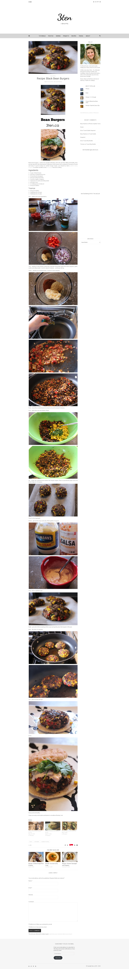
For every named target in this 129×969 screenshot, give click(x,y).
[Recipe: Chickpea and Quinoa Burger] (52, 826)
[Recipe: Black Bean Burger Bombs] (36, 826)
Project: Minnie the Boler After (92, 101)
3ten (64, 17)
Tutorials (42, 36)
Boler (87, 93)
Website (31, 894)
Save (72, 845)
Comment (31, 901)
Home (30, 2)
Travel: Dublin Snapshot (89, 130)
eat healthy (36, 841)
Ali (30, 845)
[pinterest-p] (98, 1)
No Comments (58, 81)
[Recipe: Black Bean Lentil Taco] (69, 826)
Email (30, 888)
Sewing (58, 36)
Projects (66, 36)
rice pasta (49, 167)
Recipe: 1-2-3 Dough (91, 97)
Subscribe (58, 958)
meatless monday (45, 841)
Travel (81, 36)
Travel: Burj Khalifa (88, 140)
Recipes (74, 36)
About (88, 36)
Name (30, 881)
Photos (50, 36)
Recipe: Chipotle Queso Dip (93, 105)
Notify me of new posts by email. (38, 927)
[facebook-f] (31, 966)
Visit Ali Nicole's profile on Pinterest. (89, 113)
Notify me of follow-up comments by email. (41, 924)
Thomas (82, 144)
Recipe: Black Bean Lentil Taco (69, 831)
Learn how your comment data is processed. (60, 934)
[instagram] (93, 1)
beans (30, 841)
